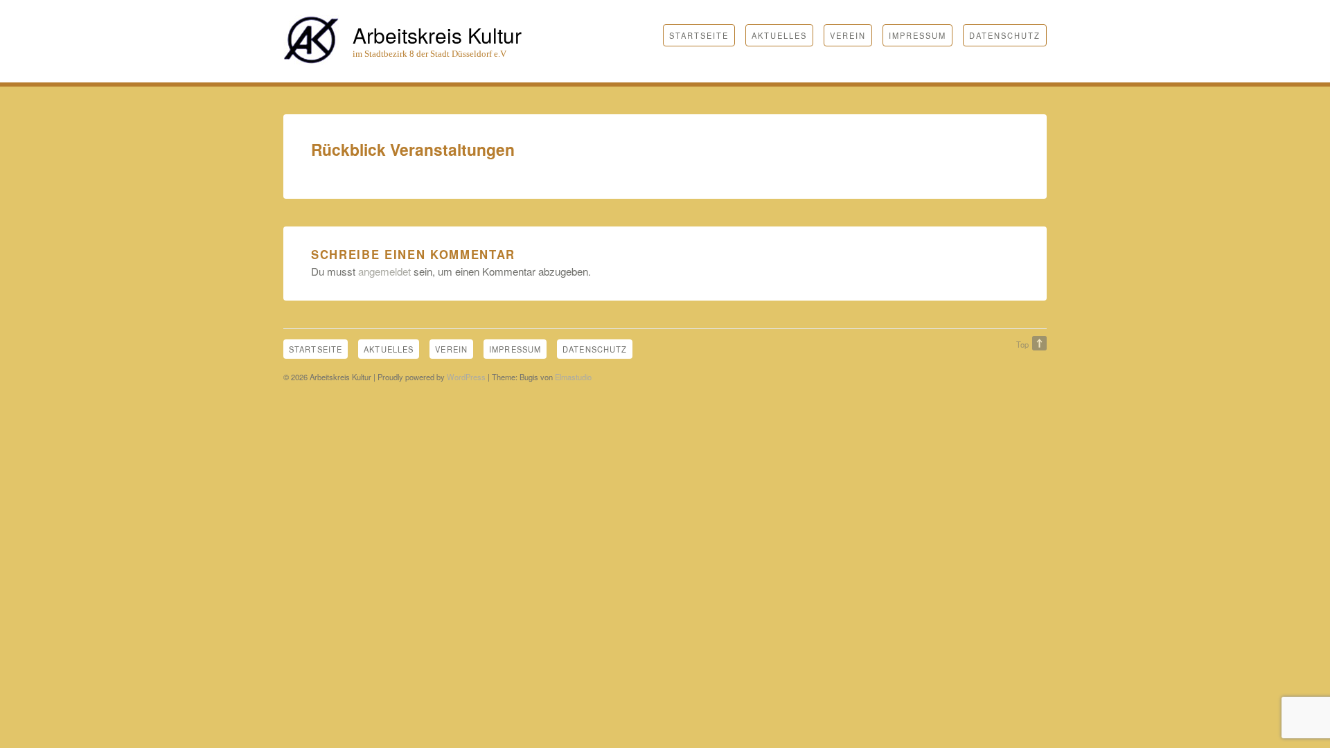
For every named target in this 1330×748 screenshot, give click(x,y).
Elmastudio (573, 376)
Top (1022, 344)
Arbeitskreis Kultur (437, 35)
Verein (848, 35)
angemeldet (384, 271)
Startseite (699, 35)
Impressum (917, 35)
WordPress (466, 376)
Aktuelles (779, 35)
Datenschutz (1004, 35)
